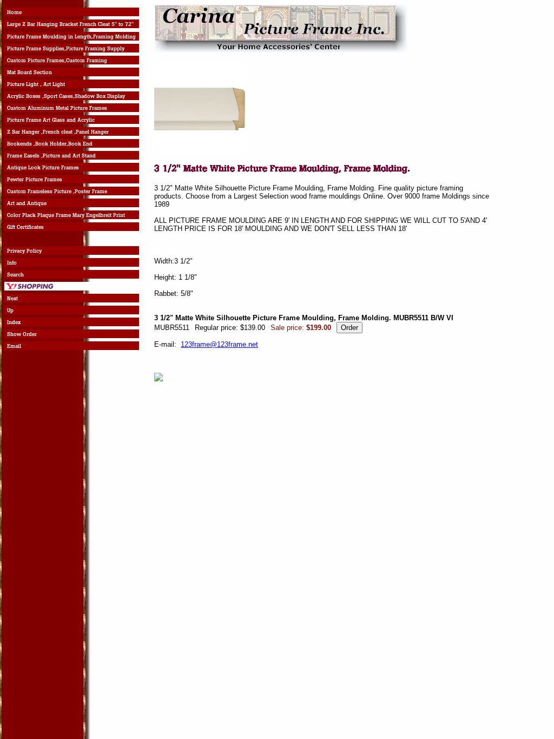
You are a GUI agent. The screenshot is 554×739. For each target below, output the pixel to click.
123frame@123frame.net (219, 344)
